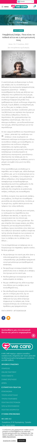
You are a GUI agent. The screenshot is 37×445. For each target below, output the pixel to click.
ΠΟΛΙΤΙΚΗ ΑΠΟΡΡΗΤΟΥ (10, 410)
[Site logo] (19, 6)
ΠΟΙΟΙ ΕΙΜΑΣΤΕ (7, 376)
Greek (22, 1)
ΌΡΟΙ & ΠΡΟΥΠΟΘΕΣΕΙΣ (10, 406)
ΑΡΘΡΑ (4, 383)
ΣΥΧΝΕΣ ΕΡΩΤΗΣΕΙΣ (9, 379)
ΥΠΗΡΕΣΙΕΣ (5, 368)
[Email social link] (8, 318)
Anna (10, 44)
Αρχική (12, 22)
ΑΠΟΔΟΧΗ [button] (22, 440)
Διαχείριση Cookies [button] (9, 440)
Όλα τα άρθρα (22, 22)
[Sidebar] (2, 136)
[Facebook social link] (3, 318)
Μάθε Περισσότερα (9, 437)
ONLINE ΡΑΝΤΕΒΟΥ (8, 372)
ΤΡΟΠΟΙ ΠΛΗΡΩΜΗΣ (9, 399)
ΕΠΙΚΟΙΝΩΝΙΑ (6, 391)
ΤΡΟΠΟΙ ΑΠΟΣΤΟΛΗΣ (9, 395)
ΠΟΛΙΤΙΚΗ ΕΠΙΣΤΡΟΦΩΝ (10, 402)
